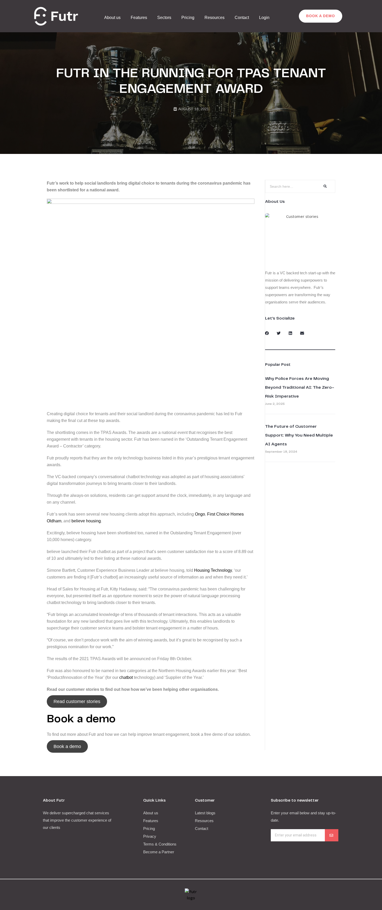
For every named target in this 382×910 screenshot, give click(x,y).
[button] (267, 333)
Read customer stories (77, 701)
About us (112, 17)
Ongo (200, 514)
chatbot (126, 677)
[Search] (324, 186)
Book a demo (67, 746)
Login (264, 17)
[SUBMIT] (331, 835)
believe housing (86, 521)
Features (139, 17)
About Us (275, 202)
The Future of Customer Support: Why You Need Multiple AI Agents (299, 435)
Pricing (187, 17)
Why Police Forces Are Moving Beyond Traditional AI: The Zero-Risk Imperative (299, 387)
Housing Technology (213, 570)
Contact (242, 17)
